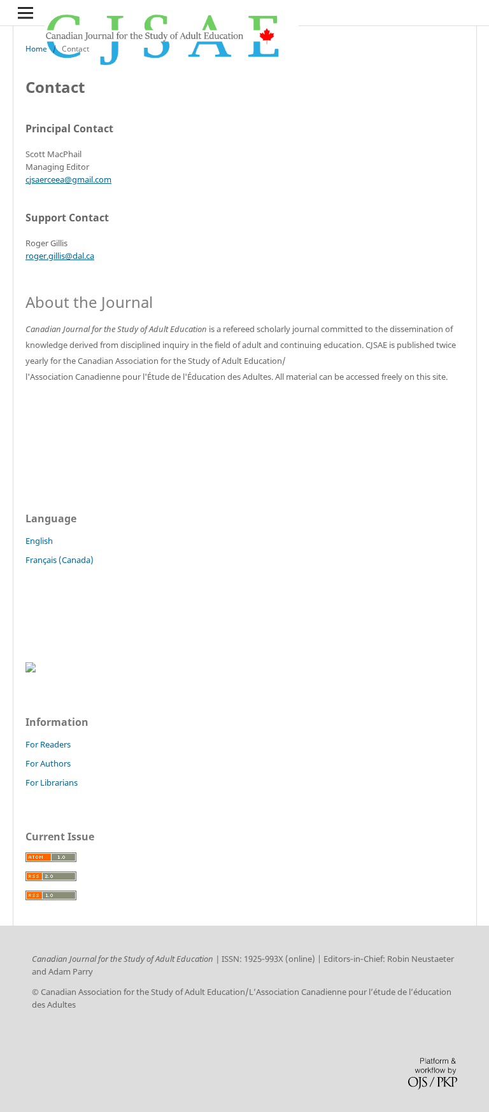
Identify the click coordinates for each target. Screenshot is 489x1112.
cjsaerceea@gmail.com (68, 179)
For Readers (48, 744)
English (39, 540)
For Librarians (51, 782)
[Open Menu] (25, 12)
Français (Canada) (59, 560)
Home (36, 48)
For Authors (48, 763)
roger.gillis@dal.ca (59, 255)
